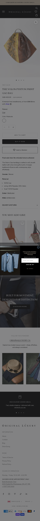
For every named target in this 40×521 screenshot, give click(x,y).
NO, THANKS (30, 268)
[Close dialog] (38, 247)
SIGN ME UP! (30, 264)
